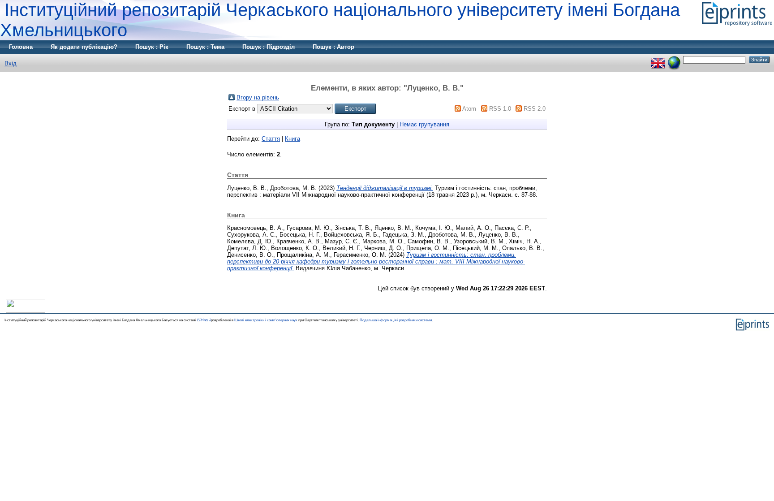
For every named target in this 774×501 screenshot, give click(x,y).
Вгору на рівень (257, 97)
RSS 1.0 (500, 108)
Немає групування (424, 124)
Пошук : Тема (205, 46)
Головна (21, 46)
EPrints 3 (204, 320)
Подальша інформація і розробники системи (396, 320)
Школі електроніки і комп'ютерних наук (265, 320)
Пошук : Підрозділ (268, 46)
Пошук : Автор (333, 46)
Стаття (271, 138)
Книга (292, 138)
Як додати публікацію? (84, 46)
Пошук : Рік (151, 46)
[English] (658, 59)
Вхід (10, 63)
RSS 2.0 (535, 108)
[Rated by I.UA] (25, 310)
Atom (469, 108)
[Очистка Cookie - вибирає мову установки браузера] (674, 59)
